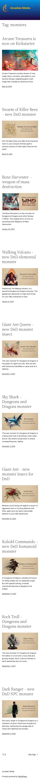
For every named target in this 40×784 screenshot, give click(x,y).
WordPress (22, 776)
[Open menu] (37, 8)
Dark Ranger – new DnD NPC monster (18, 691)
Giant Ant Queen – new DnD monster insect (18, 329)
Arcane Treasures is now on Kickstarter (19, 41)
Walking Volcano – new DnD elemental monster (19, 257)
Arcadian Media (20, 8)
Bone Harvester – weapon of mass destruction (17, 182)
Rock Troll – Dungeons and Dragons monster (16, 621)
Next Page (33, 754)
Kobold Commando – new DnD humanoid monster (20, 546)
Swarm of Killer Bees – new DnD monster (20, 112)
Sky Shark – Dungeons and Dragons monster (16, 402)
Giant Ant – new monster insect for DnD (17, 474)
